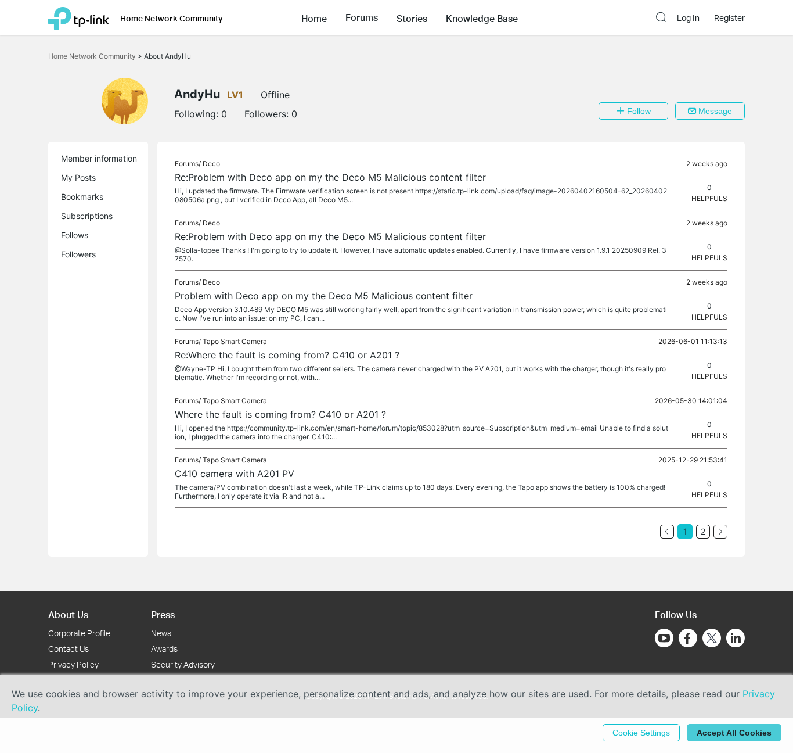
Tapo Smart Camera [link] (235, 341)
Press (163, 614)
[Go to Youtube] (664, 638)
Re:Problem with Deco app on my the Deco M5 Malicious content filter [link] (330, 177)
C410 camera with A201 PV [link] (234, 473)
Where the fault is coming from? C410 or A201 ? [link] (280, 414)
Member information (99, 158)
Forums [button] (361, 17)
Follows (74, 235)
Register (729, 18)
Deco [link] (211, 163)
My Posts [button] (78, 177)
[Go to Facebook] (688, 638)
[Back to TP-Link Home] (78, 17)
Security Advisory (183, 664)
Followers (78, 254)
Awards (164, 649)
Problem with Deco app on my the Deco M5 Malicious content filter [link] (324, 296)
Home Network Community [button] (171, 18)
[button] (314, 17)
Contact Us (68, 649)
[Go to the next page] (720, 532)
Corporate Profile (79, 633)
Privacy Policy (73, 664)
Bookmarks (82, 197)
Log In (688, 18)
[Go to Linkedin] (735, 638)
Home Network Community (93, 56)
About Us (68, 614)
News (161, 633)
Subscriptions (87, 216)
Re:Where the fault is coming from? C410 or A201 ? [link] (287, 355)
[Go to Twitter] (711, 639)
